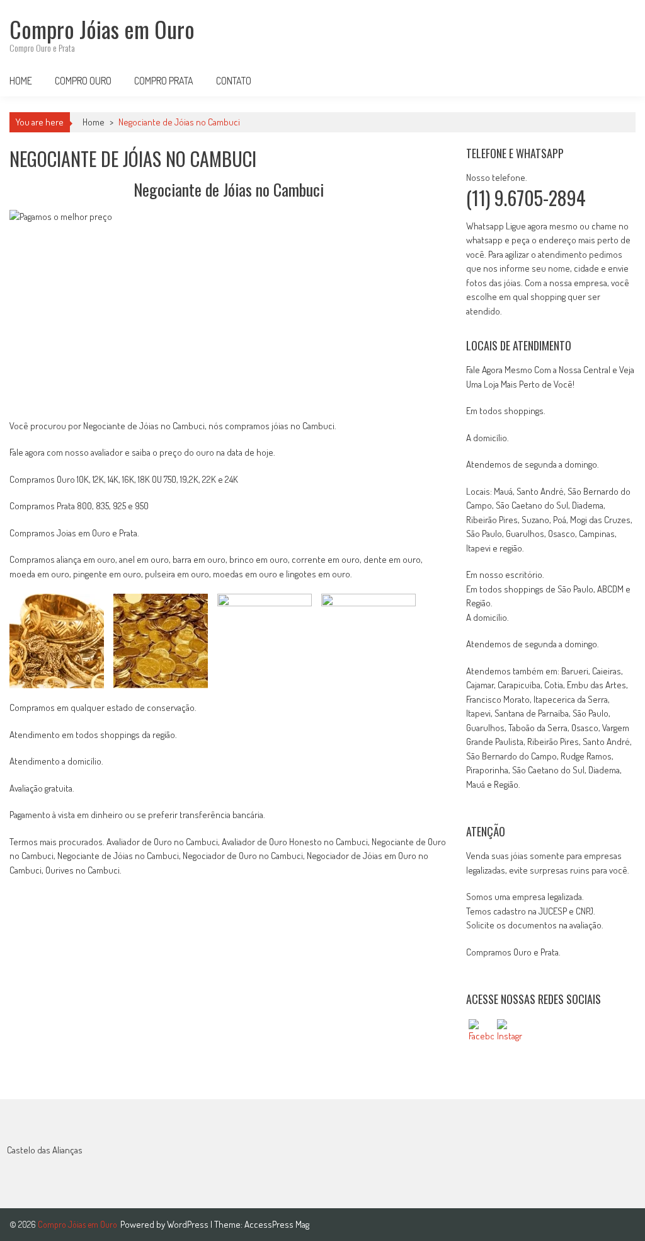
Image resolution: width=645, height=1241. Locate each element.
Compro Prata (163, 80)
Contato (233, 80)
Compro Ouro (83, 80)
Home (20, 80)
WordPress (188, 1224)
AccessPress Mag (276, 1224)
